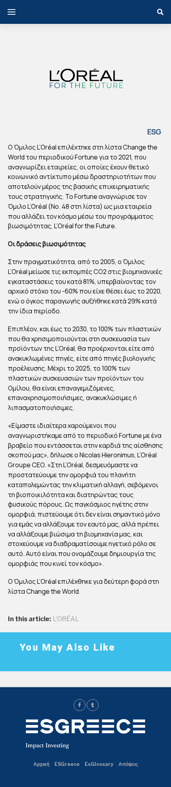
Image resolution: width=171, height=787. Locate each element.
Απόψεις (128, 764)
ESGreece (67, 764)
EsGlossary (99, 764)
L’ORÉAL (66, 619)
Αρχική (41, 764)
